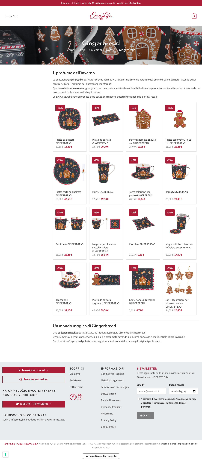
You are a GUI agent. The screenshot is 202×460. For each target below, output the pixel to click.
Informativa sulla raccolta (101, 456)
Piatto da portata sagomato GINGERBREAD (105, 301)
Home (70, 50)
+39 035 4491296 (55, 420)
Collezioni (95, 50)
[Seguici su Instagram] (79, 397)
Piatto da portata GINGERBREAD (101, 141)
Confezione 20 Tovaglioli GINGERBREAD (142, 301)
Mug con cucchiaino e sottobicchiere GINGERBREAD (104, 248)
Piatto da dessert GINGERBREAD (65, 141)
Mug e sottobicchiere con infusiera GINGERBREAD (179, 246)
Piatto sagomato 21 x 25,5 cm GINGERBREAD (143, 141)
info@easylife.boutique (23, 420)
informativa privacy (186, 399)
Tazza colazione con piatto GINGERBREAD (140, 193)
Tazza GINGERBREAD (177, 192)
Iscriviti (145, 415)
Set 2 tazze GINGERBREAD (69, 244)
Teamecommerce (167, 443)
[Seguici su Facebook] (73, 397)
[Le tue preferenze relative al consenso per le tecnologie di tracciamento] (6, 454)
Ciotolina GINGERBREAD (142, 244)
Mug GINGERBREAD (102, 192)
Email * (140, 385)
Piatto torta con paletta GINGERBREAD (68, 193)
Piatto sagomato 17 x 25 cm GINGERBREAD (178, 141)
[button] (11, 16)
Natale (110, 50)
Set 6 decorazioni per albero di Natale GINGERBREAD (177, 303)
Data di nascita (176, 385)
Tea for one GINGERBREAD (63, 301)
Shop (81, 50)
